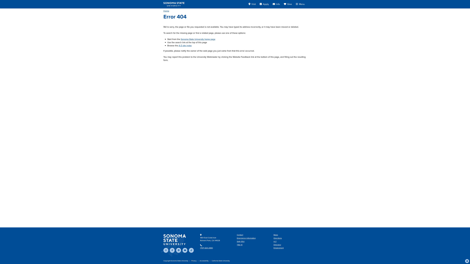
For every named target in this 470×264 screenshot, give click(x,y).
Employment (279, 248)
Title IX (239, 244)
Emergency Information (246, 238)
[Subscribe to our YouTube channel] (184, 250)
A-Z (275, 241)
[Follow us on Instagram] (165, 250)
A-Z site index (185, 45)
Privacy (194, 261)
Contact (240, 235)
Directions (278, 238)
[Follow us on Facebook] (172, 250)
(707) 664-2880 (206, 248)
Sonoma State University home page (198, 39)
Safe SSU (241, 241)
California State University (221, 261)
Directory (277, 244)
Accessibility (204, 261)
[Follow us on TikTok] (191, 250)
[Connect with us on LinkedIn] (178, 250)
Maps (276, 235)
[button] (467, 261)
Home (166, 11)
